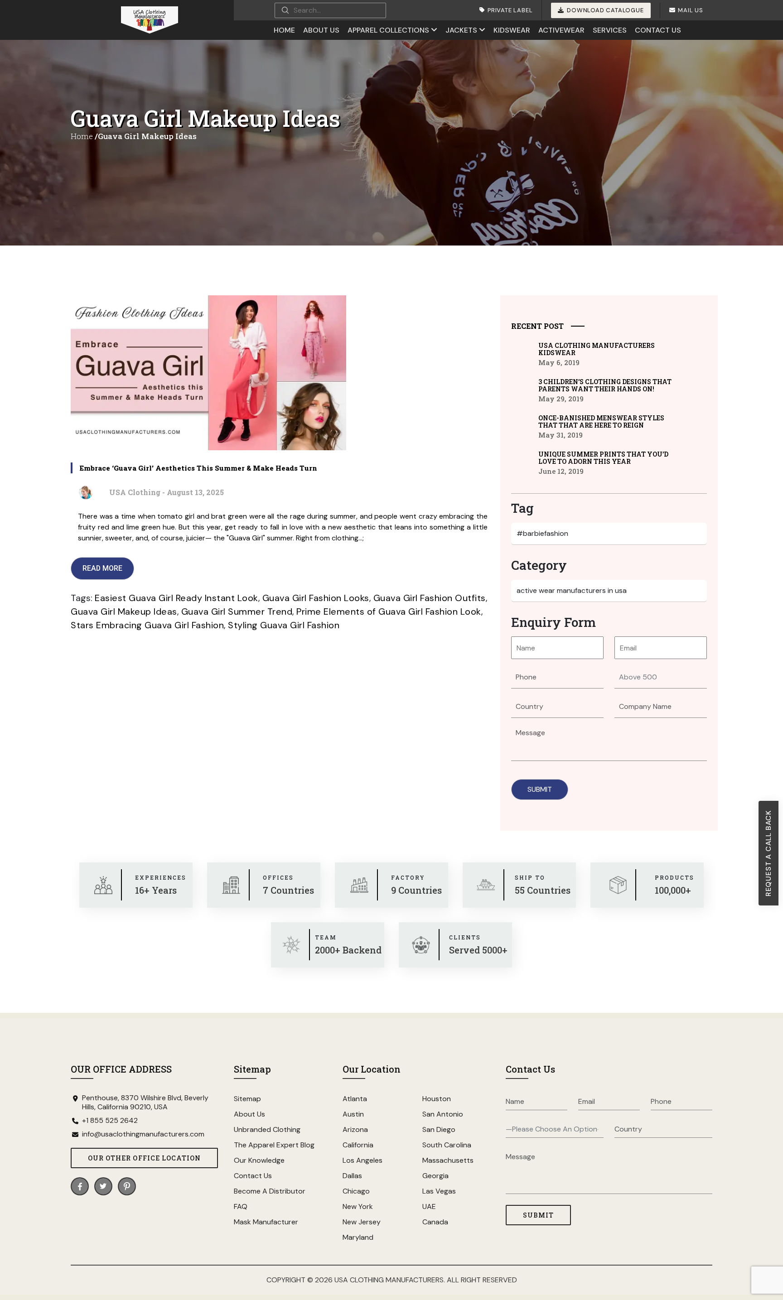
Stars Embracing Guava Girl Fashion (147, 625)
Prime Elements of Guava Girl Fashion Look (388, 611)
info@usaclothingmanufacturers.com (143, 1134)
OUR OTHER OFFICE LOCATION (144, 1158)
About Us (321, 30)
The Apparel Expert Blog (274, 1145)
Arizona (355, 1129)
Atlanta (355, 1098)
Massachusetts (448, 1160)
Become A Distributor (269, 1191)
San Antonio (442, 1114)
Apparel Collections (388, 30)
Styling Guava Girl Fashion (283, 625)
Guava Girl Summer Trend (237, 611)
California (358, 1145)
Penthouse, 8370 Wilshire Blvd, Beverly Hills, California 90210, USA (145, 1102)
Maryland (358, 1237)
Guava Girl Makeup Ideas (124, 611)
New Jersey (362, 1222)
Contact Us (658, 30)
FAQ (240, 1206)
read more (102, 568)
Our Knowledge (259, 1160)
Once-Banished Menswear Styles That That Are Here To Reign (601, 422)
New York (358, 1206)
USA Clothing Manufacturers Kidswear (596, 349)
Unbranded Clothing (267, 1129)
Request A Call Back (768, 853)
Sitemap (247, 1098)
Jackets (461, 30)
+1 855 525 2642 (110, 1120)
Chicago (356, 1191)
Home (284, 30)
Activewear (561, 30)
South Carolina (446, 1145)
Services (610, 30)
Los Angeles (362, 1160)
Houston (436, 1098)
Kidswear (511, 30)
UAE (429, 1206)
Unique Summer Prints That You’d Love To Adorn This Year (603, 458)
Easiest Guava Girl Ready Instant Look (176, 598)
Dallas (352, 1175)
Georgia (435, 1175)
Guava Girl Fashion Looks (315, 598)
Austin (353, 1114)
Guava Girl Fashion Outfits (429, 598)
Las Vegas (439, 1191)
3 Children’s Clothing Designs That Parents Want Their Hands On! (605, 385)
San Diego (438, 1129)
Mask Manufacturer (266, 1222)
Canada (435, 1222)
